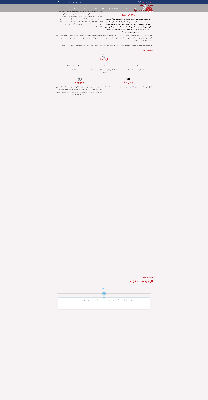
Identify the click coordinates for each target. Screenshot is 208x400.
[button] (58, 2)
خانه (135, 8)
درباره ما (127, 8)
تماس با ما (76, 8)
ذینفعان (95, 8)
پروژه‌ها (85, 8)
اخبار (103, 8)
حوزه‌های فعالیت (114, 8)
